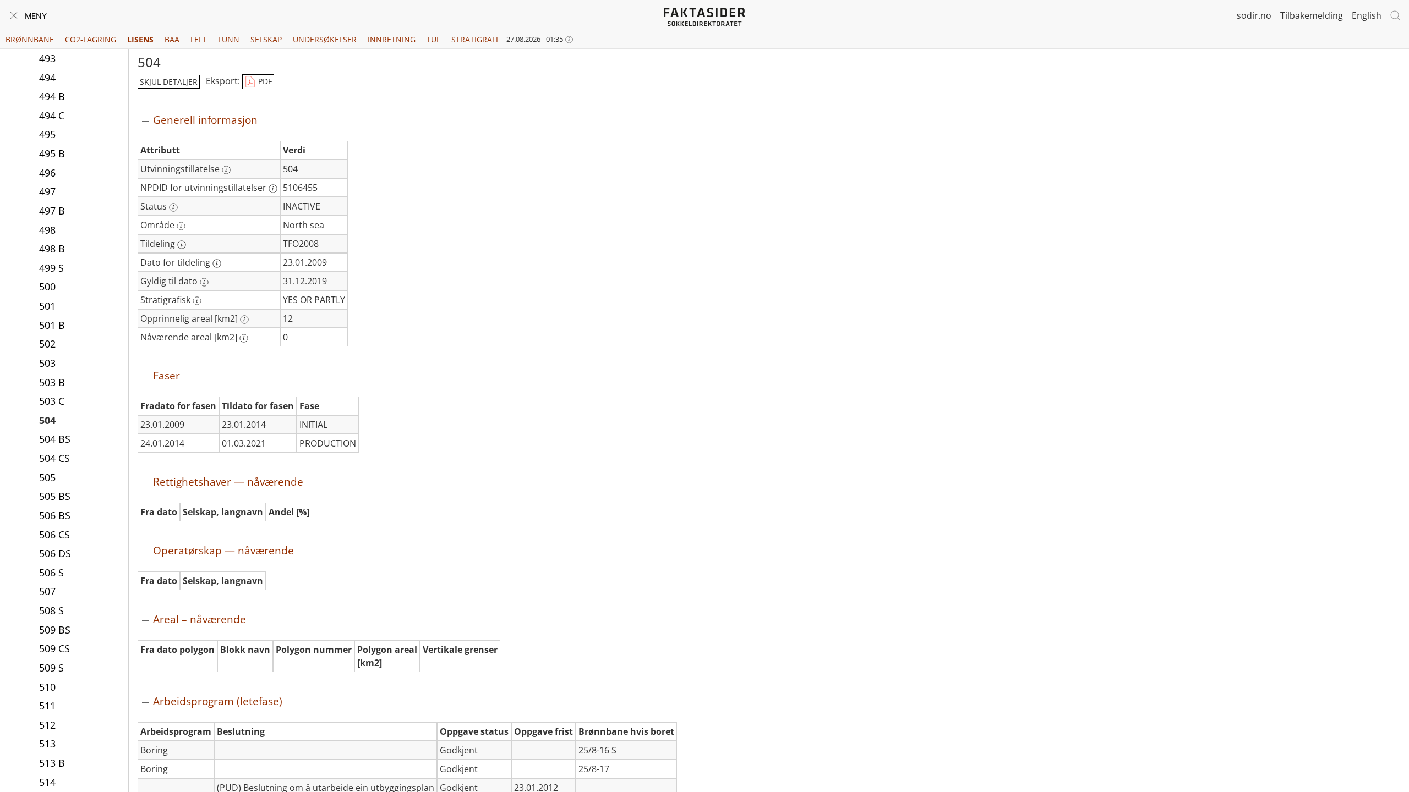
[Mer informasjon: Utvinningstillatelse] (226, 170)
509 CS (54, 648)
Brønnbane (30, 39)
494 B (52, 96)
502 (47, 343)
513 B (52, 762)
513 (47, 743)
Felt (198, 39)
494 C (51, 115)
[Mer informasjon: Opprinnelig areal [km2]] (244, 319)
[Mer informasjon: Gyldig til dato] (204, 282)
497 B (52, 210)
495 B (52, 153)
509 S (51, 667)
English (1366, 15)
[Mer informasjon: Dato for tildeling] (216, 263)
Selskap (266, 39)
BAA (172, 39)
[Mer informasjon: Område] (181, 226)
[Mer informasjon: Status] (173, 207)
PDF (264, 81)
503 (47, 363)
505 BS (54, 496)
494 (47, 77)
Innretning (392, 39)
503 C (51, 401)
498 (47, 230)
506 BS (54, 515)
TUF (433, 39)
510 (47, 687)
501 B (52, 325)
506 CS (54, 534)
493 (47, 58)
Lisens (140, 39)
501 (47, 305)
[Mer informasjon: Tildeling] (181, 244)
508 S (51, 610)
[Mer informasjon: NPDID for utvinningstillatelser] (273, 188)
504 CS (54, 458)
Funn (228, 39)
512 (47, 725)
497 (47, 191)
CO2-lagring (90, 39)
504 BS (54, 439)
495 (47, 134)
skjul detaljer (169, 81)
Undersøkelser (325, 39)
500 (47, 286)
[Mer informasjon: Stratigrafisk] (197, 300)
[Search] (1395, 15)
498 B (52, 248)
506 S (51, 572)
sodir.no (1254, 15)
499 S (51, 267)
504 (47, 420)
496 (47, 172)
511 (47, 705)
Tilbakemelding (1311, 15)
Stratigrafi (474, 39)
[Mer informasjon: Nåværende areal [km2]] (243, 338)
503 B (52, 382)
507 (47, 591)
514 (47, 782)
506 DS (55, 553)
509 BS (54, 629)
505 (47, 477)
